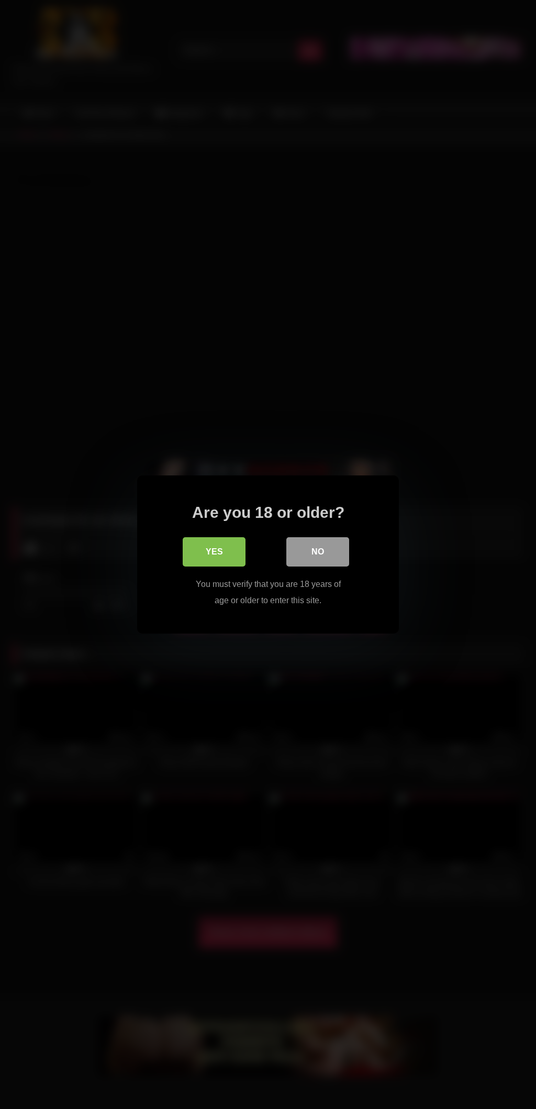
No (317, 551)
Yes (214, 551)
